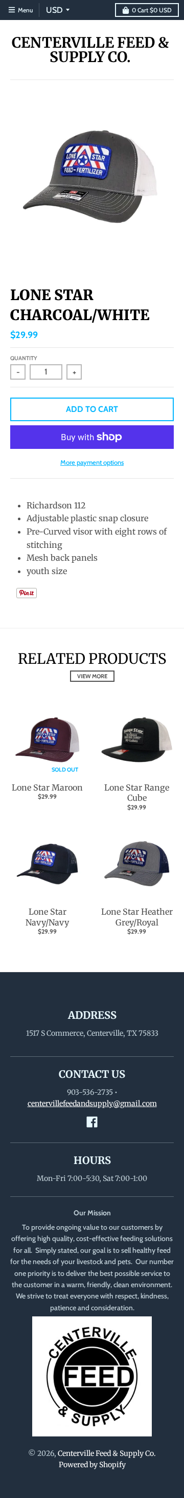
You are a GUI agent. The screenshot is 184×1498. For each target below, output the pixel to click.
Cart (152, 10)
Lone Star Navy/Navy (47, 917)
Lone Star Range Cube (136, 792)
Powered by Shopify (92, 1464)
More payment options (92, 462)
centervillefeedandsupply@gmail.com (92, 1103)
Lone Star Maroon (47, 787)
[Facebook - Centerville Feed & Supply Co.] (92, 1122)
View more (92, 676)
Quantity (23, 358)
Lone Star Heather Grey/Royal (137, 917)
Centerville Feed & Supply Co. (90, 49)
